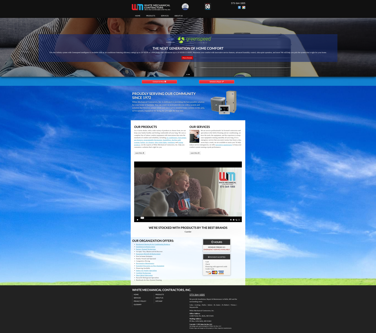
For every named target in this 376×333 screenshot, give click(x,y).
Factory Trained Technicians (146, 249)
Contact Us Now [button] (158, 82)
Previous (1, 47)
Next (374, 47)
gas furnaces (138, 140)
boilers (142, 142)
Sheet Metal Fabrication (144, 275)
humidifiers (167, 140)
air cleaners (150, 142)
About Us (178, 16)
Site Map (158, 301)
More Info (187, 58)
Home (137, 16)
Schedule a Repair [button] (216, 82)
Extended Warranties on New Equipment (150, 266)
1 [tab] (187, 75)
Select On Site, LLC (206, 324)
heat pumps (182, 138)
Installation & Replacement (145, 247)
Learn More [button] (139, 153)
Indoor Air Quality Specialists (146, 270)
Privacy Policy (140, 301)
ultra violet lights (161, 142)
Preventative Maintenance (145, 263)
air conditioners (171, 138)
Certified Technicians (143, 273)
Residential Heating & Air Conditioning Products (153, 244)
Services (165, 16)
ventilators (171, 142)
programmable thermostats (153, 140)
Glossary (137, 304)
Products (150, 16)
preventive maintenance (224, 145)
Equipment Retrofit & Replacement (148, 254)
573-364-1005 (197, 294)
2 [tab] (189, 75)
